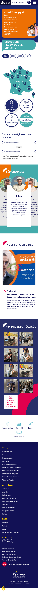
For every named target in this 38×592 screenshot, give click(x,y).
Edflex (4, 514)
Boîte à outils (6, 495)
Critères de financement (10, 471)
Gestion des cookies (9, 554)
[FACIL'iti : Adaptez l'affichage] (15, 564)
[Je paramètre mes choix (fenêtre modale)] (3, 588)
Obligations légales (9, 551)
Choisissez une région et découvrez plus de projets (11, 403)
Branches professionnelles (11, 467)
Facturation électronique (10, 477)
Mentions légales (8, 549)
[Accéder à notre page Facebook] (4, 541)
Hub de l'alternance (8, 508)
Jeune (4, 529)
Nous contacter (7, 458)
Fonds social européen (10, 474)
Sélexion (5, 504)
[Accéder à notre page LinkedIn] (11, 541)
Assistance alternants (9, 464)
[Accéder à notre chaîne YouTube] (8, 541)
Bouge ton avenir (8, 511)
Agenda (5, 492)
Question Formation (9, 498)
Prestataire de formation (10, 532)
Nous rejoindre (7, 455)
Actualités (5, 489)
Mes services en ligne (10, 501)
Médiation (5, 461)
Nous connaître (7, 452)
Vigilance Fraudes (8, 480)
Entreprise (5, 523)
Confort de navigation (9, 560)
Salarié (4, 526)
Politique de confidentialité (11, 557)
